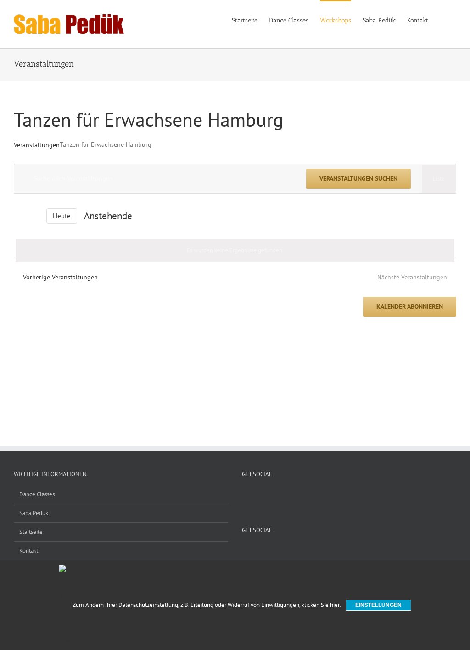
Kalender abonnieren (409, 307)
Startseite (31, 532)
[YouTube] (244, 494)
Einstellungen (378, 605)
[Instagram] (268, 494)
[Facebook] (256, 494)
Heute (62, 215)
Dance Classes (37, 494)
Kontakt (28, 551)
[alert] (235, 250)
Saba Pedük (33, 513)
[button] (442, 19)
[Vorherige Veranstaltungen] (19, 215)
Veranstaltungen (37, 145)
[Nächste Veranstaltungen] (33, 216)
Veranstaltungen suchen (358, 178)
